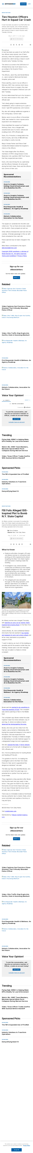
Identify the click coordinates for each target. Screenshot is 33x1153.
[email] (22, 44)
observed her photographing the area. (14, 724)
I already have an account (17, 422)
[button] (3, 4)
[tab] (6, 400)
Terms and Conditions (9, 256)
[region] (16, 404)
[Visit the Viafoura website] (27, 407)
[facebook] (11, 44)
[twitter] (16, 44)
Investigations (6, 12)
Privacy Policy (22, 256)
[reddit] (19, 44)
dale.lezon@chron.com (9, 248)
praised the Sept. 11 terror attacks (19, 745)
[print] (30, 44)
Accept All (16, 1149)
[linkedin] (14, 44)
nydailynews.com (10, 811)
